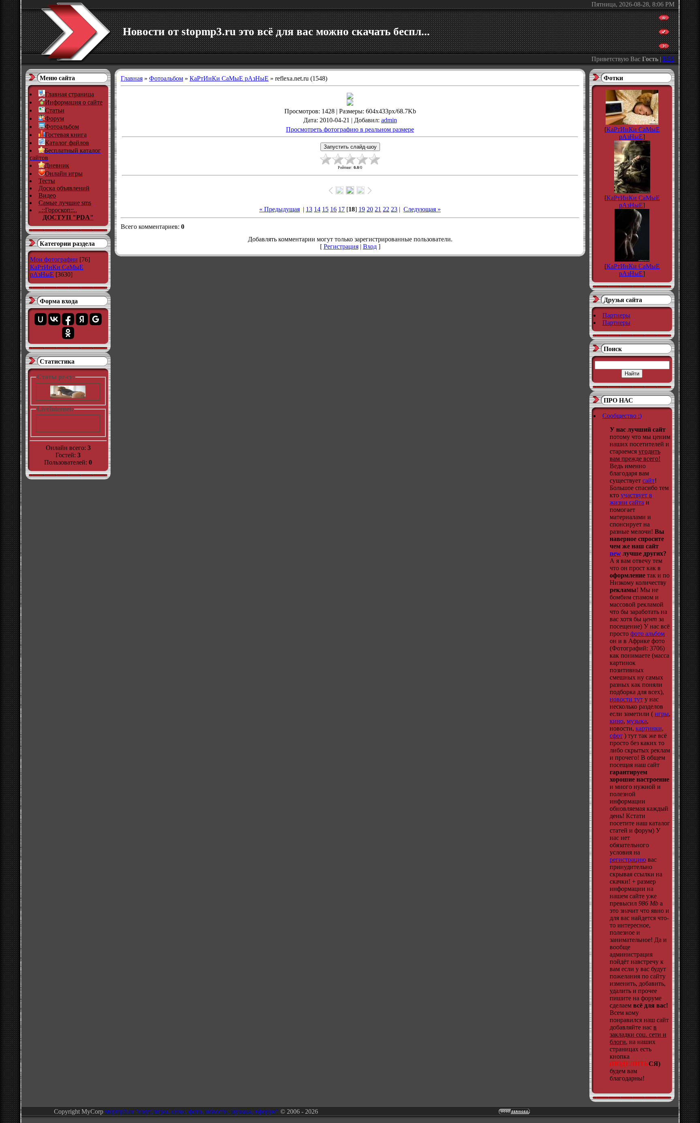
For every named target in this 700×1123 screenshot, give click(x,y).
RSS (668, 58)
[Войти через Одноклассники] (68, 333)
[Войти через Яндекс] (82, 319)
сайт (648, 480)
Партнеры (616, 315)
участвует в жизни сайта (631, 499)
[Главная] (664, 18)
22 (386, 209)
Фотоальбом (166, 78)
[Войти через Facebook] (68, 319)
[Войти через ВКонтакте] (54, 319)
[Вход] (664, 47)
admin (389, 120)
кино (616, 721)
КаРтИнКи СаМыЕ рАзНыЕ (229, 78)
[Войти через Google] (96, 319)
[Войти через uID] (40, 319)
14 (317, 209)
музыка (637, 721)
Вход (370, 246)
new (615, 553)
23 (394, 209)
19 (362, 209)
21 (378, 209)
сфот (616, 735)
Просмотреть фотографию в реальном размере (350, 129)
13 (309, 209)
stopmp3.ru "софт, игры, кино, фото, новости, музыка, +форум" (192, 1111)
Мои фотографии (54, 259)
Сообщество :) (622, 415)
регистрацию (628, 859)
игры (662, 713)
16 (333, 209)
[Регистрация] (664, 33)
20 (370, 209)
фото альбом (647, 633)
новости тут (626, 699)
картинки (649, 728)
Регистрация (341, 246)
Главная (132, 78)
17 (341, 209)
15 (325, 209)
